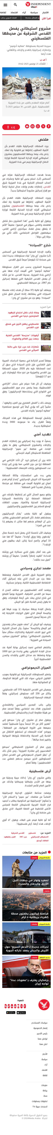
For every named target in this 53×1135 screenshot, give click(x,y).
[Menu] (5, 5)
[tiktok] (9, 1006)
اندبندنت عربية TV (40, 1106)
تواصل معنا (42, 1038)
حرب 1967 (23, 836)
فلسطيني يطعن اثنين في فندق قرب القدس (22, 325)
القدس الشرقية (17, 833)
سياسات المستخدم (39, 1022)
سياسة (34, 12)
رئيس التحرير (42, 1033)
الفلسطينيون (17, 206)
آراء (24, 12)
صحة (45, 1096)
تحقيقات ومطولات (39, 1101)
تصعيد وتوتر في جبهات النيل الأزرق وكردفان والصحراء (30, 882)
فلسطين (32, 833)
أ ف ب (44, 60)
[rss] (6, 1006)
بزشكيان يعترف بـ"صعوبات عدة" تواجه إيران (29, 982)
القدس (47, 187)
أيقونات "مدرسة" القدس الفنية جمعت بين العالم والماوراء (22, 337)
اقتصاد (14, 12)
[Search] (15, 5)
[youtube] (15, 1006)
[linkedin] (12, 1006)
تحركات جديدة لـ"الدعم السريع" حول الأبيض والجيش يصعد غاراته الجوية (26, 948)
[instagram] (18, 1006)
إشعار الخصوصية (40, 1028)
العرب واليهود (10, 836)
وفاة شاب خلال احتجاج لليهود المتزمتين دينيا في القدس (23, 314)
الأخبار (45, 12)
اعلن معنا (43, 1044)
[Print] (27, 126)
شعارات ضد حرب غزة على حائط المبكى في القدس (23, 348)
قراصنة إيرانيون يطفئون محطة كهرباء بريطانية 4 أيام (29, 915)
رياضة (45, 1090)
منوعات (44, 1085)
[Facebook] (25, 1006)
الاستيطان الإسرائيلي (39, 836)
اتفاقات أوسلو (42, 840)
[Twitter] (21, 1006)
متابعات (27, 852)
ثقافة (45, 1075)
